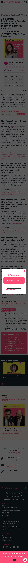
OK (14, 560)
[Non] (26, 557)
